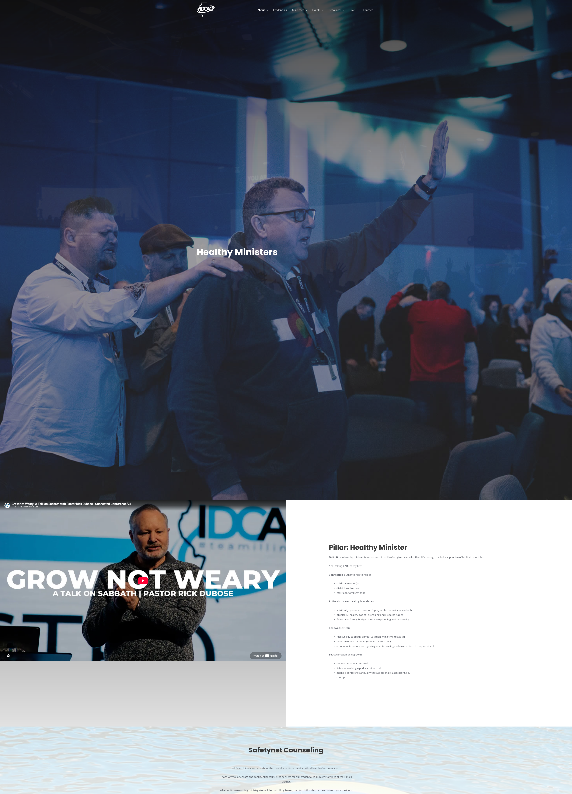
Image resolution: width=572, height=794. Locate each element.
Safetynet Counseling (286, 750)
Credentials (280, 10)
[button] (266, 10)
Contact (368, 10)
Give (352, 10)
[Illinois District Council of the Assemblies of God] (206, 9)
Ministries (298, 10)
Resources (335, 10)
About (261, 10)
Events (316, 10)
